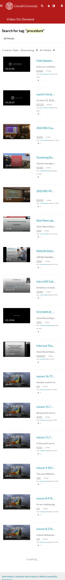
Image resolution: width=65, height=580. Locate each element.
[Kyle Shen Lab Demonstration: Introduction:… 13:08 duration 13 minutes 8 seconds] (16, 223)
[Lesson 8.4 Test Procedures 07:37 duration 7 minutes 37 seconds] (16, 501)
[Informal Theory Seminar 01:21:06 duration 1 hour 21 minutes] (16, 349)
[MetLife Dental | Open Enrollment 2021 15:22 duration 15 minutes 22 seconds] (16, 254)
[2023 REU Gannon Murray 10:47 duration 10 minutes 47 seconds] (16, 131)
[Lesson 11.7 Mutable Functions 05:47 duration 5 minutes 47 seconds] (16, 440)
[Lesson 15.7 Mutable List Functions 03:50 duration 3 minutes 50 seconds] (16, 410)
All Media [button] (45, 50)
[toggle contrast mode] (53, 6)
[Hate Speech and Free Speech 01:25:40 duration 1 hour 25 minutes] (16, 64)
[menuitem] (42, 6)
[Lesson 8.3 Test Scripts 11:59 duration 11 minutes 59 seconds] (16, 532)
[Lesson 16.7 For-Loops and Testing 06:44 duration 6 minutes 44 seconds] (16, 379)
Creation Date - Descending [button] (18, 50)
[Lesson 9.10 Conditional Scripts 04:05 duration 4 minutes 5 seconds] (16, 471)
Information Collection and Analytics (20, 576)
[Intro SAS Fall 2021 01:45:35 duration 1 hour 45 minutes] (16, 285)
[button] (61, 5)
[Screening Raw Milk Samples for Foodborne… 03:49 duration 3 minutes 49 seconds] (16, 160)
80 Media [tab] (9, 38)
